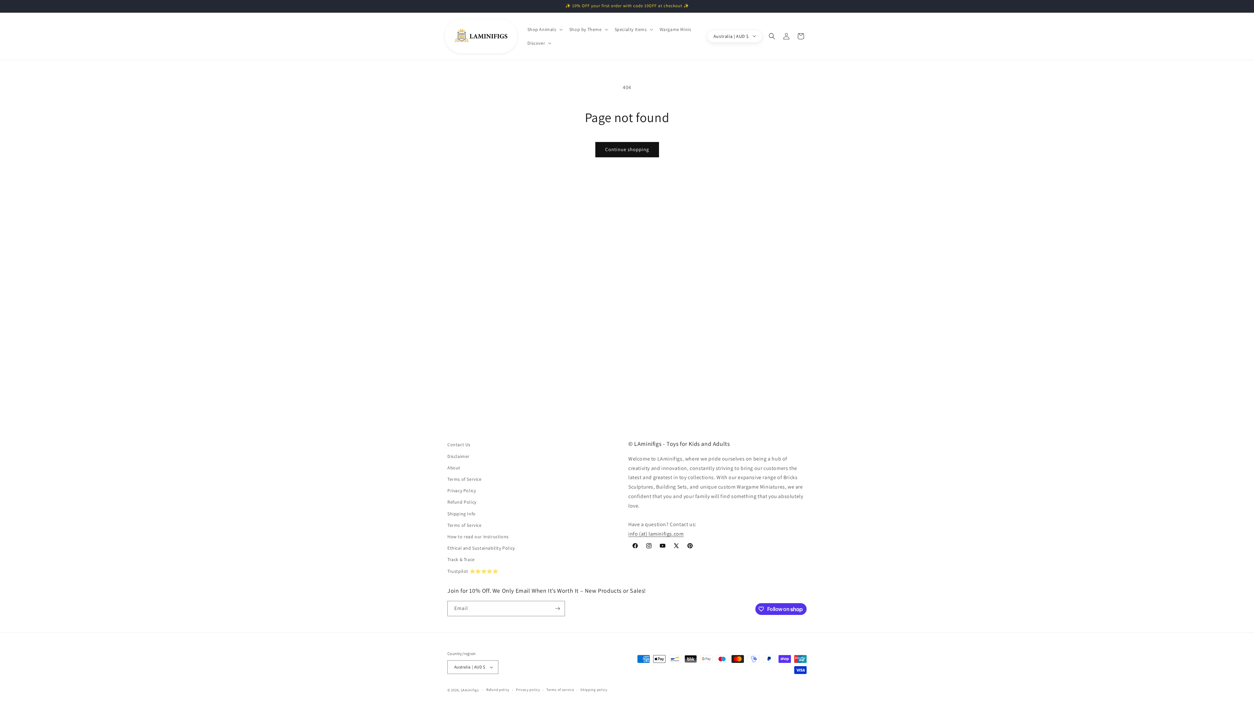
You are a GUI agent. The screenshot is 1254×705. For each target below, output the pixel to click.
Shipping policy (593, 689)
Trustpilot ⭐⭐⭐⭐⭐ (472, 571)
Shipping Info (461, 514)
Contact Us (459, 444)
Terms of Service (464, 479)
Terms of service (560, 689)
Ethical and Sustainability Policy (481, 548)
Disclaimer (458, 456)
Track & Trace (461, 559)
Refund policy (497, 689)
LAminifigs (470, 690)
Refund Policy (461, 502)
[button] (544, 29)
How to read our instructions (478, 537)
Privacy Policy (461, 491)
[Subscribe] (557, 608)
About (453, 468)
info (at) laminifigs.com (655, 533)
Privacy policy (528, 689)
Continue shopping (627, 149)
